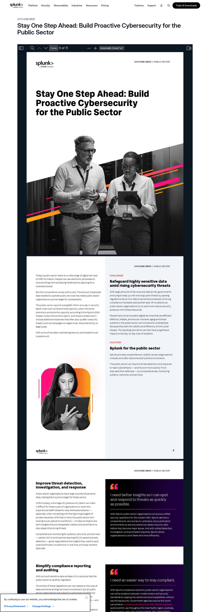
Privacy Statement (14, 606)
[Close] (86, 597)
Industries (77, 5)
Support (151, 5)
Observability (61, 5)
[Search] (169, 5)
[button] (33, 5)
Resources (91, 5)
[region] (45, 603)
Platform (33, 5)
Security (45, 5)
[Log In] (161, 5)
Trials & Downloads (186, 5)
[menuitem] (33, 5)
